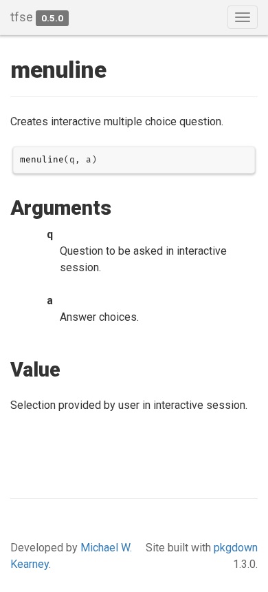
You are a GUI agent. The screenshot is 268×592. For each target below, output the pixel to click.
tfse (21, 17)
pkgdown (236, 547)
